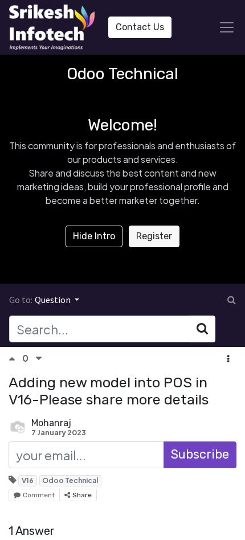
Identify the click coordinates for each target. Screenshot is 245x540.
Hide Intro (94, 236)
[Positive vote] (15, 358)
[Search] (202, 329)
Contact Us (140, 27)
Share (82, 495)
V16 (28, 480)
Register (154, 236)
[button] (228, 359)
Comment (39, 495)
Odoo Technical (70, 480)
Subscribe (200, 454)
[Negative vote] (38, 358)
